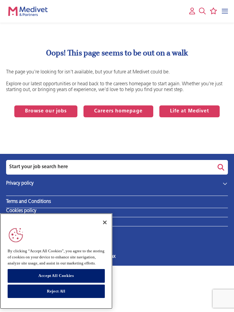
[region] (56, 261)
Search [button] (220, 167)
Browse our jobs (46, 111)
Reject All (56, 291)
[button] (202, 11)
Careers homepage (118, 111)
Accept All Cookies (56, 275)
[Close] (105, 222)
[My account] (192, 11)
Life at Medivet (189, 111)
